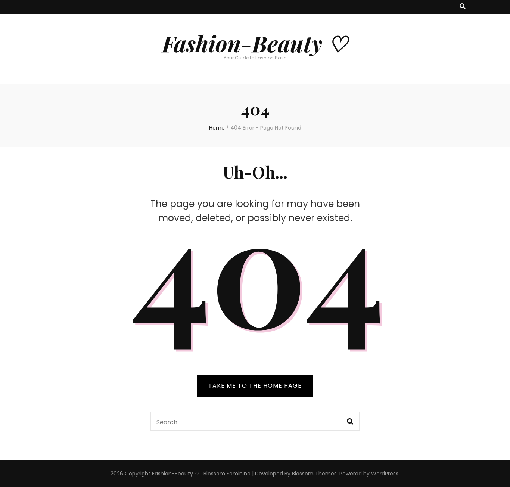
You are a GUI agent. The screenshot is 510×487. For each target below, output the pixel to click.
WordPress (384, 473)
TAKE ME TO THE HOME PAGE (255, 385)
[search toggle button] (463, 7)
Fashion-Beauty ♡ (255, 43)
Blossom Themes (314, 473)
